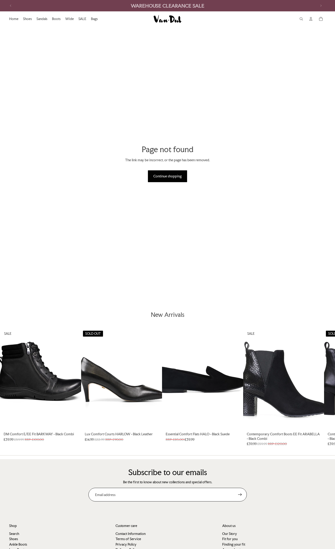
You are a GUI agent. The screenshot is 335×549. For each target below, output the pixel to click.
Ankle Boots (18, 544)
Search (14, 533)
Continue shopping (167, 176)
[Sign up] (240, 494)
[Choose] (74, 423)
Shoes (13, 539)
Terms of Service (128, 539)
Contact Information (131, 533)
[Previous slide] (11, 6)
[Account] (311, 19)
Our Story (229, 533)
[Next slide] (321, 6)
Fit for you (230, 539)
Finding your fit (233, 544)
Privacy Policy (126, 544)
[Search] (301, 19)
